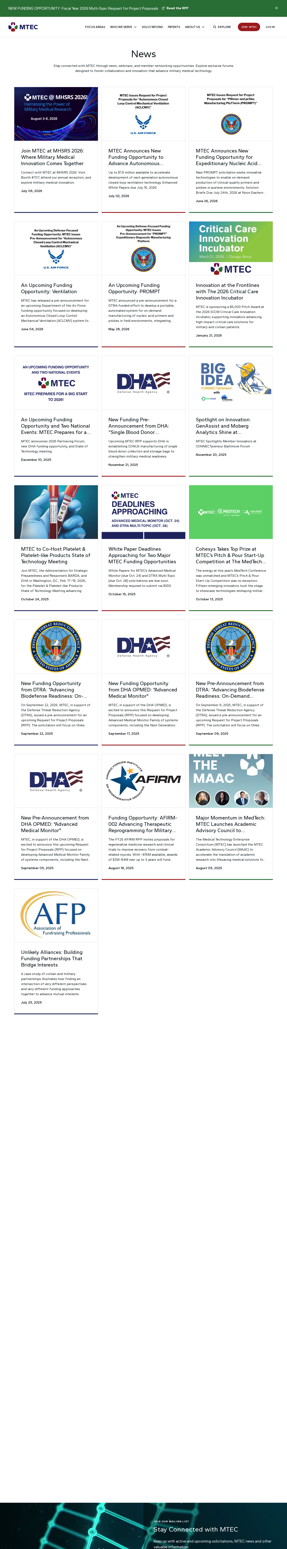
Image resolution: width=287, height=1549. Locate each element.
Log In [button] (270, 26)
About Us (192, 27)
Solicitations (152, 27)
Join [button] (249, 26)
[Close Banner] (276, 8)
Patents (174, 27)
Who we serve (121, 27)
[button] (56, 150)
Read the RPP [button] (177, 8)
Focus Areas (95, 27)
